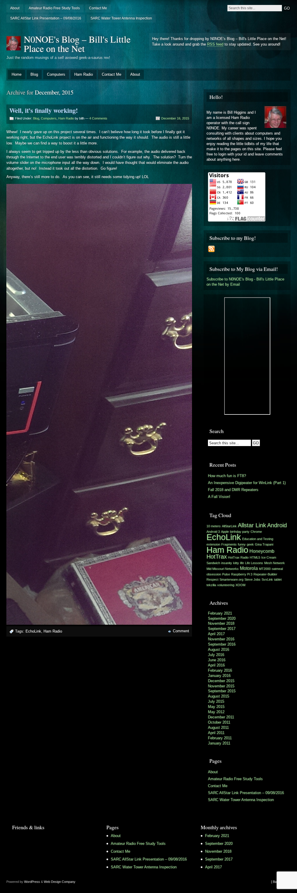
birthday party (239, 531)
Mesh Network (274, 563)
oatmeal (277, 568)
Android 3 (213, 531)
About (14, 8)
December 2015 (221, 681)
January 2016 (219, 675)
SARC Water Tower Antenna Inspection (121, 18)
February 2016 (220, 670)
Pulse (226, 574)
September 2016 (222, 644)
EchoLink (33, 631)
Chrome (256, 531)
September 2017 (222, 628)
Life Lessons (254, 563)
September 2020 (222, 618)
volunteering (225, 585)
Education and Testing (257, 539)
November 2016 (221, 639)
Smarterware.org (231, 579)
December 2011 (221, 717)
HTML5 (255, 557)
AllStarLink (229, 526)
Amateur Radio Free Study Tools (54, 8)
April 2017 (216, 634)
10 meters (214, 526)
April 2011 (216, 733)
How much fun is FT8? (227, 476)
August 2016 (218, 649)
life (242, 563)
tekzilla (211, 585)
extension (213, 544)
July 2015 (216, 701)
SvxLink (267, 579)
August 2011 (218, 727)
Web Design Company (59, 881)
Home (16, 74)
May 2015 (216, 706)
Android (277, 525)
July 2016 (216, 655)
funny (242, 544)
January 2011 (219, 743)
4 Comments (98, 118)
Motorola (249, 568)
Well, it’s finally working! (43, 110)
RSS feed (215, 44)
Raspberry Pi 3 (241, 574)
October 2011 (219, 722)
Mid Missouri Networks (223, 568)
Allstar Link (252, 525)
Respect (212, 579)
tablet (278, 579)
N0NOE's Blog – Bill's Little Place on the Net (77, 44)
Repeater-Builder (265, 574)
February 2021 (220, 613)
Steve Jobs (252, 579)
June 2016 (216, 660)
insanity (226, 563)
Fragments (229, 544)
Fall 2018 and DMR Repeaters (233, 490)
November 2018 (221, 623)
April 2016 (216, 665)
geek (250, 544)
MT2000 (265, 568)
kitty (236, 563)
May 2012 (216, 712)
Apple (225, 531)
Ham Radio (83, 74)
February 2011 (220, 738)
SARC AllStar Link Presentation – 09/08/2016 (45, 18)
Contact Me (98, 8)
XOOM (240, 585)
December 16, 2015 (175, 118)
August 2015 (218, 696)
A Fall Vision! (219, 496)
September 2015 (222, 691)
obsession (214, 574)
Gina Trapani (264, 544)
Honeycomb (261, 551)
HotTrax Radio (238, 557)
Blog (34, 74)
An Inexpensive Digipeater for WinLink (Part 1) (247, 483)
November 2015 (221, 686)
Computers (56, 74)
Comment (181, 631)
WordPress (32, 881)
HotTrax (217, 556)
